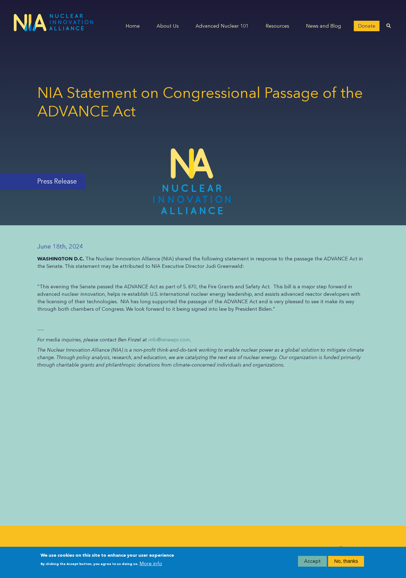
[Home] (53, 22)
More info (150, 563)
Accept (312, 561)
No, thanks (346, 561)
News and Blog (323, 26)
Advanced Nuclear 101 (222, 26)
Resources (277, 26)
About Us (168, 26)
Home (133, 26)
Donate (366, 26)
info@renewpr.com (169, 340)
